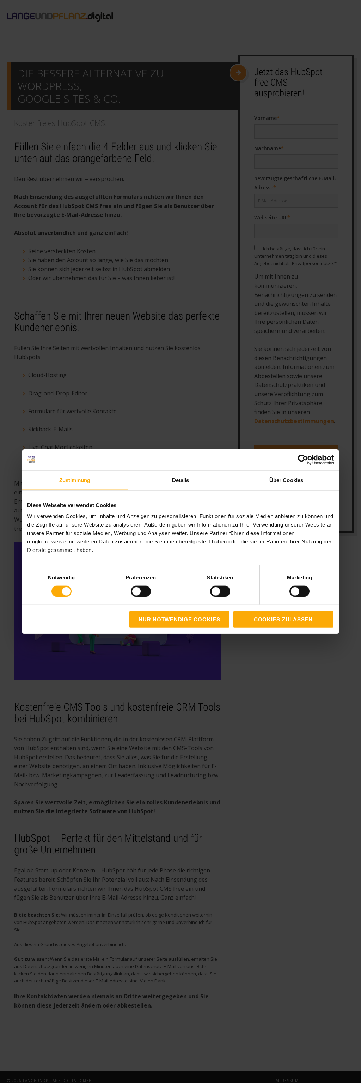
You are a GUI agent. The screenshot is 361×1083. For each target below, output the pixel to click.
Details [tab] (180, 480)
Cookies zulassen (283, 619)
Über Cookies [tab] (286, 480)
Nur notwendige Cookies (179, 619)
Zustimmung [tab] (75, 480)
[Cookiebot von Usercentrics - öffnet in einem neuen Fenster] (303, 459)
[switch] (133, 591)
